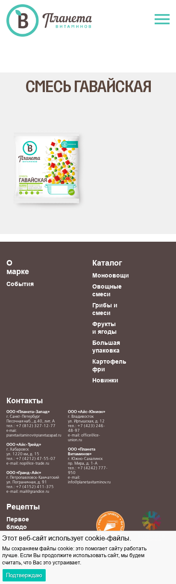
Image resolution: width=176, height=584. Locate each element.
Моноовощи (110, 275)
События (20, 283)
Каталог (107, 262)
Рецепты (23, 506)
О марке (17, 267)
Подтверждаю (24, 575)
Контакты (24, 400)
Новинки (105, 380)
